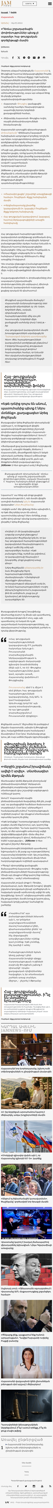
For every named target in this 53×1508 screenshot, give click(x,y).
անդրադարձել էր (33, 567)
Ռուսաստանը (17, 687)
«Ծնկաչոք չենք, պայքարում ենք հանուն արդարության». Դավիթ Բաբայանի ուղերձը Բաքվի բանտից (25, 1338)
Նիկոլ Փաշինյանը (23, 504)
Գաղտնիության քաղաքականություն (26, 1481)
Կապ (26, 1472)
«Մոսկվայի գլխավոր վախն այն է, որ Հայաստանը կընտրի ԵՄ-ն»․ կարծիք (21, 1157)
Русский (4, 12)
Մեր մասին (26, 1463)
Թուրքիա (23, 103)
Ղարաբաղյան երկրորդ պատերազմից (25, 336)
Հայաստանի (41, 70)
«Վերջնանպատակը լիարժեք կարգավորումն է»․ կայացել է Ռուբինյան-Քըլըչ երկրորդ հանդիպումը (26, 208)
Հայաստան (7, 17)
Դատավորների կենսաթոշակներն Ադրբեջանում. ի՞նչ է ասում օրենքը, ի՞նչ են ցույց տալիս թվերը (23, 1427)
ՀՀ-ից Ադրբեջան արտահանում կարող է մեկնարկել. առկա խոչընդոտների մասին (23, 1113)
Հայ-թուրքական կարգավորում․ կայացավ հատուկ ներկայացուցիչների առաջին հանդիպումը (27, 219)
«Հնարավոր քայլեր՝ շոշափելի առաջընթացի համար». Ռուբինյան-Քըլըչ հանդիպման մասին (28, 197)
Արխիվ (6, 23)
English (13, 12)
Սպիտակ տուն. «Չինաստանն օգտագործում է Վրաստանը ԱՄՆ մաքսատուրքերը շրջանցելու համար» (26, 1291)
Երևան (4, 51)
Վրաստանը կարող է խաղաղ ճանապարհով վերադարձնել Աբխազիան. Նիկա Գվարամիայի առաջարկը (26, 1245)
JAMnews (5, 47)
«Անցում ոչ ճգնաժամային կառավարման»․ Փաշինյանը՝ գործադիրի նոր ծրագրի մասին (24, 1200)
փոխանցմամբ (9, 132)
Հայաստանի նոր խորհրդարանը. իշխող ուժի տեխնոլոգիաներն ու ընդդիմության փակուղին (26, 1070)
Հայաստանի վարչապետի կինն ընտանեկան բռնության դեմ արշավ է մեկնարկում (25, 1383)
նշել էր (26, 501)
